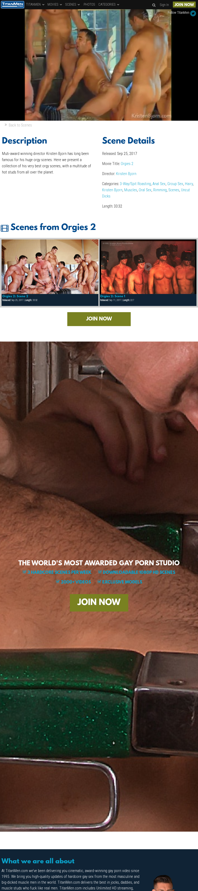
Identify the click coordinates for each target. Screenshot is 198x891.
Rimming (160, 190)
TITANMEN (34, 4)
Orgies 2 (127, 163)
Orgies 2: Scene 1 (112, 296)
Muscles (130, 190)
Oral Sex (145, 190)
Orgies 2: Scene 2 (15, 296)
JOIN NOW (184, 5)
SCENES (71, 4)
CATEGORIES (107, 4)
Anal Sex (159, 183)
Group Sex (175, 183)
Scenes (173, 190)
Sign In (164, 5)
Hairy (189, 183)
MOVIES (53, 4)
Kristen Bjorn (126, 173)
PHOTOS (89, 4)
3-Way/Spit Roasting (135, 183)
